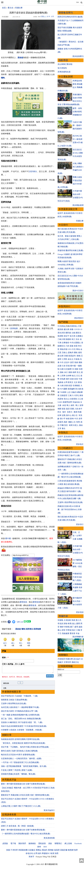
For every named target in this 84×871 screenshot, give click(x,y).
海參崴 (60, 382)
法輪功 (74, 392)
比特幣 (69, 376)
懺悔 (3, 78)
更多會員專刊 (77, 56)
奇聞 (71, 425)
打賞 (42, 16)
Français (39, 857)
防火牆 (78, 389)
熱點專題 (63, 60)
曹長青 (72, 633)
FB (73, 369)
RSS (45, 847)
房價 (66, 386)
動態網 (71, 850)
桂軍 (59, 415)
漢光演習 (61, 333)
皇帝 (80, 419)
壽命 (81, 425)
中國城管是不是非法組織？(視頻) (77, 577)
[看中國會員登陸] (27, 588)
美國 (66, 356)
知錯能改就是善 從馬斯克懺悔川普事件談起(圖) (20, 739)
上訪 (69, 392)
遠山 (74, 624)
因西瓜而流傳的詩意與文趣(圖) (70, 17)
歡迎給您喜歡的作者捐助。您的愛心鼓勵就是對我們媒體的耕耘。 (27, 547)
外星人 (76, 425)
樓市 (68, 379)
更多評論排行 (49, 810)
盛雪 (76, 627)
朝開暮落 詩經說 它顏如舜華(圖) (14, 700)
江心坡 (80, 399)
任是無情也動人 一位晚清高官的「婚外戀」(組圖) (21, 758)
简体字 (31, 857)
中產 (80, 379)
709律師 (63, 392)
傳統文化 (75, 662)
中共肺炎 (61, 326)
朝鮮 (76, 369)
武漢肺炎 (73, 326)
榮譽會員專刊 (66, 12)
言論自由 (76, 402)
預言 (66, 425)
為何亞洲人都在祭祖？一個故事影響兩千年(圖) (20, 707)
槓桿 (74, 372)
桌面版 (5, 843)
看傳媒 (51, 850)
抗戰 (63, 415)
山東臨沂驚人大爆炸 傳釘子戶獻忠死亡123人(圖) (21, 806)
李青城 (69, 630)
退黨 (71, 346)
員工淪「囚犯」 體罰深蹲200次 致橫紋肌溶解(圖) (21, 719)
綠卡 (80, 409)
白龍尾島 (73, 399)
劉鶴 (78, 356)
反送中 (67, 362)
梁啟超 (20, 58)
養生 (63, 428)
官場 (68, 366)
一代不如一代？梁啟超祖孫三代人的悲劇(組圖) (20, 762)
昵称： (5, 657)
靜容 (63, 630)
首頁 (4, 8)
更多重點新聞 (77, 205)
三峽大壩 (61, 339)
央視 (64, 405)
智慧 (78, 422)
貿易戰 (60, 336)
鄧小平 (62, 419)
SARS (60, 402)
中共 (74, 349)
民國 (79, 412)
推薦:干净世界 (12, 850)
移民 (72, 405)
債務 (70, 372)
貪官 (72, 362)
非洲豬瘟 (76, 386)
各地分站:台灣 (31, 853)
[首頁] (42, 3)
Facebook (78, 843)
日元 (78, 376)
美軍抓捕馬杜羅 (64, 72)
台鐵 (73, 333)
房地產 (62, 379)
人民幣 (62, 376)
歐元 (74, 376)
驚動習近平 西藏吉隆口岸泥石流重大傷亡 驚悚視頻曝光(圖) (25, 795)
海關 (59, 409)
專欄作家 (63, 616)
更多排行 (79, 524)
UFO (70, 349)
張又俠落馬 (62, 68)
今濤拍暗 (67, 620)
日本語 (53, 857)
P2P (61, 389)
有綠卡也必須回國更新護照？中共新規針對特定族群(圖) (24, 726)
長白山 (66, 399)
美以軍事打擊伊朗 (65, 64)
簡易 (73, 620)
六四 (67, 346)
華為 (78, 349)
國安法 (78, 333)
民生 (60, 412)
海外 (64, 412)
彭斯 (62, 356)
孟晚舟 (70, 353)
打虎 (63, 366)
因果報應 (14, 328)
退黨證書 (64, 850)
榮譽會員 (23, 602)
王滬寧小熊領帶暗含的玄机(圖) (13, 703)
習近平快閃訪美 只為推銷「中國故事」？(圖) (19, 696)
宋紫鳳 (60, 620)
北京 (76, 382)
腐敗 (80, 362)
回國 (72, 409)
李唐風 (67, 627)
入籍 (76, 409)
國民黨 (68, 333)
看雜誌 (38, 850)
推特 (39, 847)
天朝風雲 (61, 659)
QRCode (20, 622)
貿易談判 (72, 356)
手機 (62, 425)
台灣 (65, 382)
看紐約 (45, 850)
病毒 (71, 329)
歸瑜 (65, 624)
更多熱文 (79, 444)
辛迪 (77, 633)
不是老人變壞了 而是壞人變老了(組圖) (16, 770)
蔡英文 (70, 382)
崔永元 (70, 359)
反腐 (59, 366)
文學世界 (67, 662)
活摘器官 (63, 395)
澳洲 (75, 412)
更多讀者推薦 (49, 838)
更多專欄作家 (77, 637)
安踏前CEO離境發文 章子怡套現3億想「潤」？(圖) (21, 722)
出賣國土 (79, 336)
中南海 (76, 359)
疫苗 (76, 346)
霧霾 (65, 389)
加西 (56, 853)
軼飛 (70, 624)
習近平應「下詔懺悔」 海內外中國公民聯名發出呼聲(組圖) (25, 747)
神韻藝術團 (23, 850)
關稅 (76, 353)
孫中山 (69, 415)
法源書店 (31, 850)
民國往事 (19, 8)
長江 (73, 339)
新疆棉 (68, 339)
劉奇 (72, 419)
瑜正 (74, 630)
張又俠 (72, 336)
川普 (79, 326)
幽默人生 (72, 422)
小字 (52, 16)
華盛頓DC (46, 853)
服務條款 (32, 843)
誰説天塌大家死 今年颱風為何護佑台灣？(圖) (19, 711)
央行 (66, 372)
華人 (68, 405)
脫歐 (62, 372)
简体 (77, 2)
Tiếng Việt (46, 857)
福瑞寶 (57, 850)
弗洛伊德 (63, 349)
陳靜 (62, 627)
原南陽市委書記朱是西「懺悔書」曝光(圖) (18, 774)
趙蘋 (80, 627)
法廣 (62, 369)
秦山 (59, 630)
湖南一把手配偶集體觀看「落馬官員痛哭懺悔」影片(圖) (24, 766)
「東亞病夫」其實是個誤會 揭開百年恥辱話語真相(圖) (23, 743)
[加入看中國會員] (27, 582)
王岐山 (64, 353)
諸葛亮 (60, 422)
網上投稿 (68, 843)
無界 (76, 850)
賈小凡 (78, 620)
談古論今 (77, 659)
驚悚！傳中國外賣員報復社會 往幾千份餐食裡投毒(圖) (23, 784)
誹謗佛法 (33, 171)
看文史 (10, 8)
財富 (76, 379)
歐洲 (52, 853)
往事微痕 (65, 343)
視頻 (61, 528)
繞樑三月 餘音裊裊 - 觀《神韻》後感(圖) (17, 826)
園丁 (72, 627)
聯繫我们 (58, 843)
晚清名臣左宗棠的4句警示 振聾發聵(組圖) (18, 755)
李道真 (60, 624)
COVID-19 (78, 329)
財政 (72, 379)
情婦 (76, 362)
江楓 (78, 630)
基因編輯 (71, 389)
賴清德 (60, 329)
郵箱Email (61, 669)
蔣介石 (75, 415)
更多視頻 (79, 612)
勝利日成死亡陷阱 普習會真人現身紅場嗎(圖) (19, 751)
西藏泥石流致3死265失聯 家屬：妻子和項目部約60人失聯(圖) (70, 509)
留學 (81, 405)
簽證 (68, 409)
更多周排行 (78, 318)
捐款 (50, 843)
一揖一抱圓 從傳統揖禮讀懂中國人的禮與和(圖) (20, 715)
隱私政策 (42, 843)
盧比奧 (66, 329)
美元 (78, 372)
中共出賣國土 (75, 343)
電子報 (13, 843)
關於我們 (22, 843)
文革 (59, 428)
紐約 (39, 853)
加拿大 (70, 412)
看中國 (8, 538)
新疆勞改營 (67, 402)
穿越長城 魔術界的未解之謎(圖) (70, 250)
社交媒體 (68, 369)
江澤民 (64, 359)
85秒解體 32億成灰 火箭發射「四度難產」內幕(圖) (21, 730)
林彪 (68, 419)
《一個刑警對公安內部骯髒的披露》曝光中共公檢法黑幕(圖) (25, 834)
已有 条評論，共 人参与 (13, 664)
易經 (66, 422)
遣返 (63, 409)
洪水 (77, 339)
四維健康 (65, 633)
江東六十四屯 (73, 395)
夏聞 (78, 624)
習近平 (66, 336)
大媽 (62, 386)
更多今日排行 (77, 291)
